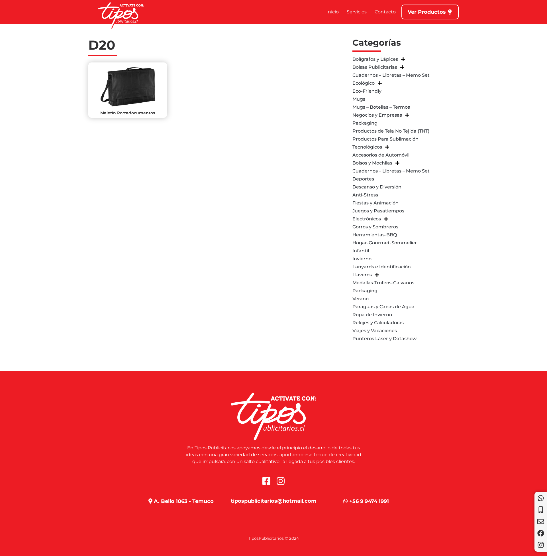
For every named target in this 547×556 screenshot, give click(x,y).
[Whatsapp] (540, 498)
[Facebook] (540, 533)
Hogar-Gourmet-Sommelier (384, 242)
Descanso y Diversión (376, 187)
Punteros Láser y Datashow (384, 338)
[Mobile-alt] (540, 509)
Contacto (385, 12)
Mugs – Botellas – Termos (381, 107)
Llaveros (362, 274)
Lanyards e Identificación (381, 266)
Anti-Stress (365, 195)
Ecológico (363, 83)
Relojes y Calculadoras (378, 322)
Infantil (360, 250)
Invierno (362, 258)
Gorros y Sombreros (375, 227)
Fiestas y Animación (375, 203)
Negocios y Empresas (377, 115)
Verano (360, 298)
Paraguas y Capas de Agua (383, 306)
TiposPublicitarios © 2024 (273, 538)
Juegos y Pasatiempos (378, 211)
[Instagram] (540, 544)
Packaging (364, 123)
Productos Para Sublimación (385, 139)
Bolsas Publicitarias (374, 67)
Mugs (358, 99)
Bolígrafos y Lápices (375, 59)
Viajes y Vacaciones (374, 330)
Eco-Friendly (366, 91)
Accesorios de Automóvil (380, 155)
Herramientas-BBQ (374, 235)
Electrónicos (366, 219)
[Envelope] (540, 521)
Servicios (357, 12)
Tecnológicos (367, 147)
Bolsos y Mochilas (372, 163)
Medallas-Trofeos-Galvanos (383, 282)
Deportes (363, 179)
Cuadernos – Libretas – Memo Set (391, 75)
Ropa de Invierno (372, 314)
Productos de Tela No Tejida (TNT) (390, 131)
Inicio (332, 12)
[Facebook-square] (266, 481)
